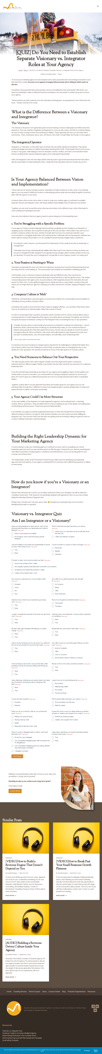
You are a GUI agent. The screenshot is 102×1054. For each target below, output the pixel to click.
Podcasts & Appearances (76, 992)
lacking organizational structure (43, 412)
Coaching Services (20, 992)
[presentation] (25, 838)
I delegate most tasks (21, 751)
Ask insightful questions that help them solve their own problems (35, 566)
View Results (17, 756)
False (16, 553)
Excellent (18, 584)
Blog (64, 992)
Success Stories (54, 992)
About (44, 992)
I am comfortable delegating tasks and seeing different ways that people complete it (32, 747)
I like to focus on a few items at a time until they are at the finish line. (72, 532)
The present (59, 603)
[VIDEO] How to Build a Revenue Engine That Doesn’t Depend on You (24, 865)
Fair (16, 590)
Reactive (17, 705)
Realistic (57, 551)
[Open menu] (98, 6)
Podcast (9, 858)
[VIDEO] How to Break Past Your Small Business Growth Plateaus (74, 865)
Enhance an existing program (64, 716)
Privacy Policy (96, 1050)
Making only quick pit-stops (24, 716)
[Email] (97, 1006)
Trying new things (60, 693)
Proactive (18, 702)
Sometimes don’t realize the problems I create (29, 570)
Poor (16, 594)
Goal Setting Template (10, 1040)
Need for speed (60, 705)
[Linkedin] (93, 1006)
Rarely (57, 587)
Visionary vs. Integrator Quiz (12, 1031)
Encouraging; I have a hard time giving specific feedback (29, 537)
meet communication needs (78, 152)
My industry (59, 690)
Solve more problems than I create (26, 563)
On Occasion (59, 584)
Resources (91, 992)
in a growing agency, (38, 299)
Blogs (60, 74)
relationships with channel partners (44, 235)
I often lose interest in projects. (65, 536)
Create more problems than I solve (26, 573)
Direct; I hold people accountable (25, 533)
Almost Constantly (61, 648)
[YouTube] (95, 1010)
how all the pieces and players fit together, (65, 317)
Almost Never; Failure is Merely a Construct (69, 658)
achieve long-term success (79, 92)
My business (59, 683)
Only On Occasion (61, 654)
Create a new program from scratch (66, 720)
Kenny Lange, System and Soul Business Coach (27, 339)
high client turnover (55, 233)
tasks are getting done (52, 416)
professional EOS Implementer (48, 243)
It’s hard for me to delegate (23, 737)
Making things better (61, 686)
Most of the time (60, 594)
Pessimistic (58, 548)
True (16, 550)
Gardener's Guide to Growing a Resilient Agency (19, 1033)
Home (9, 992)
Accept (87, 1050)
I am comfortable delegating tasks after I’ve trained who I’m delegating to (32, 741)
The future (58, 606)
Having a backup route (22, 720)
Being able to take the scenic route (26, 726)
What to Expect (34, 992)
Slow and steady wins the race (65, 702)
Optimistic (58, 554)
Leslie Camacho (29, 243)
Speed (17, 723)
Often (56, 590)
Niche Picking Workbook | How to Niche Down (19, 1036)
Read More (11, 895)
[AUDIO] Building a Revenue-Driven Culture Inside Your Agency (24, 946)
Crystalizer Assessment (19, 495)
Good (16, 587)
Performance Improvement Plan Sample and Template (22, 1038)
